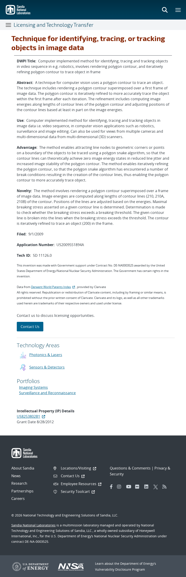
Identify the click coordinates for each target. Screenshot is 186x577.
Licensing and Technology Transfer (53, 25)
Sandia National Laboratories (33, 525)
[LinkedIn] (147, 486)
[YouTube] (129, 486)
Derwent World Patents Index (51, 287)
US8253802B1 (28, 416)
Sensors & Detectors (47, 367)
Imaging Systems (33, 387)
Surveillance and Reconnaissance (47, 392)
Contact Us (30, 326)
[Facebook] (111, 486)
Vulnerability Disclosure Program (120, 569)
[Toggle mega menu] (178, 10)
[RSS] (165, 486)
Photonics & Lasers (45, 354)
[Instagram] (120, 486)
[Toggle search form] (165, 10)
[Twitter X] (156, 486)
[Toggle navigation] (9, 25)
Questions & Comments (130, 468)
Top (172, 571)
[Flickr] (138, 486)
